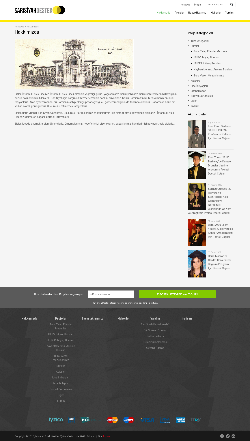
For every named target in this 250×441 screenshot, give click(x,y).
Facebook (222, 436)
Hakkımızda (163, 12)
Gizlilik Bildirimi (155, 336)
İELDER (195, 105)
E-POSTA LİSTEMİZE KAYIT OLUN (177, 294)
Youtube (233, 436)
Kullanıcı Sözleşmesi (155, 342)
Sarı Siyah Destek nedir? (155, 324)
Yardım (229, 12)
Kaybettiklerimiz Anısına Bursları (213, 69)
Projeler (179, 12)
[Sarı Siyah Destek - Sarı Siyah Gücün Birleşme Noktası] (40, 13)
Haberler (216, 12)
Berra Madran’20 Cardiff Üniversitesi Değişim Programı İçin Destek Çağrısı (219, 260)
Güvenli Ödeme (155, 348)
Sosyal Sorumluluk (202, 95)
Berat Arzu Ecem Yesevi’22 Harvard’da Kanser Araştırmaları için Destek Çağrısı (220, 229)
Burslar (195, 46)
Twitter (228, 436)
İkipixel (106, 436)
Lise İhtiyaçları (199, 86)
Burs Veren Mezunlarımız (209, 75)
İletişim (198, 4)
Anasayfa (185, 4)
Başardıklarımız (197, 12)
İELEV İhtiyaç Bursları (206, 57)
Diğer (194, 100)
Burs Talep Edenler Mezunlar (211, 51)
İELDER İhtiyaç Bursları (207, 63)
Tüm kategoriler (200, 41)
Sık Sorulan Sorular (155, 330)
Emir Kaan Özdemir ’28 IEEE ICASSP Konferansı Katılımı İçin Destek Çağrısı (219, 130)
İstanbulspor (198, 91)
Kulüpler (195, 81)
